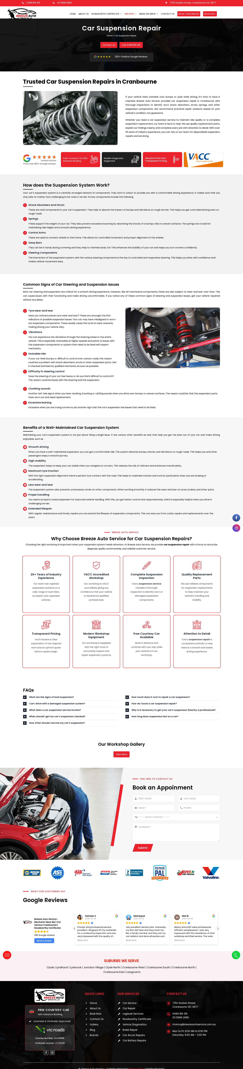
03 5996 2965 (64, 2)
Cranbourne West (133, 967)
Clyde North (112, 967)
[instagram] (52, 1052)
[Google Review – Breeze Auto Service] (102, 56)
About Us (95, 1008)
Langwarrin (133, 972)
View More (121, 754)
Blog (92, 1030)
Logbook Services (133, 1013)
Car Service (130, 1003)
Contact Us (109, 45)
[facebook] (46, 1052)
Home (110, 35)
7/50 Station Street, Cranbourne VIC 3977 (193, 2)
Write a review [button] (44, 940)
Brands (94, 1035)
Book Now (95, 1013)
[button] (218, 928)
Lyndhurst (62, 967)
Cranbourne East (114, 972)
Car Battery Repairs (134, 1040)
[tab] (70, 697)
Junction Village (93, 967)
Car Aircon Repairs (134, 1035)
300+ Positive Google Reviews (131, 56)
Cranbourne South (158, 967)
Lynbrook (75, 967)
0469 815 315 (33, 2)
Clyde (50, 967)
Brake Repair (130, 1030)
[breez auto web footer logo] (49, 989)
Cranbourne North (183, 967)
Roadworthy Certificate (137, 1019)
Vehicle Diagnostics (135, 1024)
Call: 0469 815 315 (131, 45)
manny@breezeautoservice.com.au (194, 1024)
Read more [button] (83, 940)
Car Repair (129, 1008)
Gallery (94, 1024)
